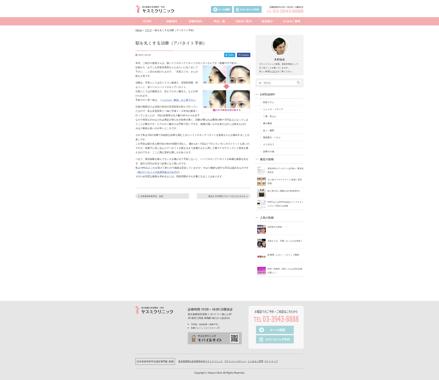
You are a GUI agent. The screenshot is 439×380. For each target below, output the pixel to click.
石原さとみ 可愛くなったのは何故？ (285, 240)
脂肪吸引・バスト (272, 137)
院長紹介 (268, 21)
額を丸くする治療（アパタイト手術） (171, 43)
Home (138, 30)
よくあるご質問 (292, 21)
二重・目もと (269, 116)
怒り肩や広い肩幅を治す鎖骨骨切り (284, 190)
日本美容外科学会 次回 (151, 196)
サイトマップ (271, 361)
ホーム (147, 21)
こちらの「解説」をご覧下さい (178, 99)
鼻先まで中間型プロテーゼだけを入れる (226, 196)
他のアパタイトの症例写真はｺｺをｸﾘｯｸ (158, 172)
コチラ (274, 71)
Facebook (244, 54)
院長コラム (268, 102)
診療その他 (268, 151)
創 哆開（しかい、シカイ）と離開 (283, 254)
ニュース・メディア (273, 109)
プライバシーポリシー (235, 361)
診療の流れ (195, 21)
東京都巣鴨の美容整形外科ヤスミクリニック (200, 361)
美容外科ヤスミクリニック (156, 9)
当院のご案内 (244, 21)
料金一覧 (219, 21)
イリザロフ (268, 144)
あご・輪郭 (268, 130)
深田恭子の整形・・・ (278, 226)
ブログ (148, 30)
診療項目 (171, 21)
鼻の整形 (267, 123)
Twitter (231, 54)
